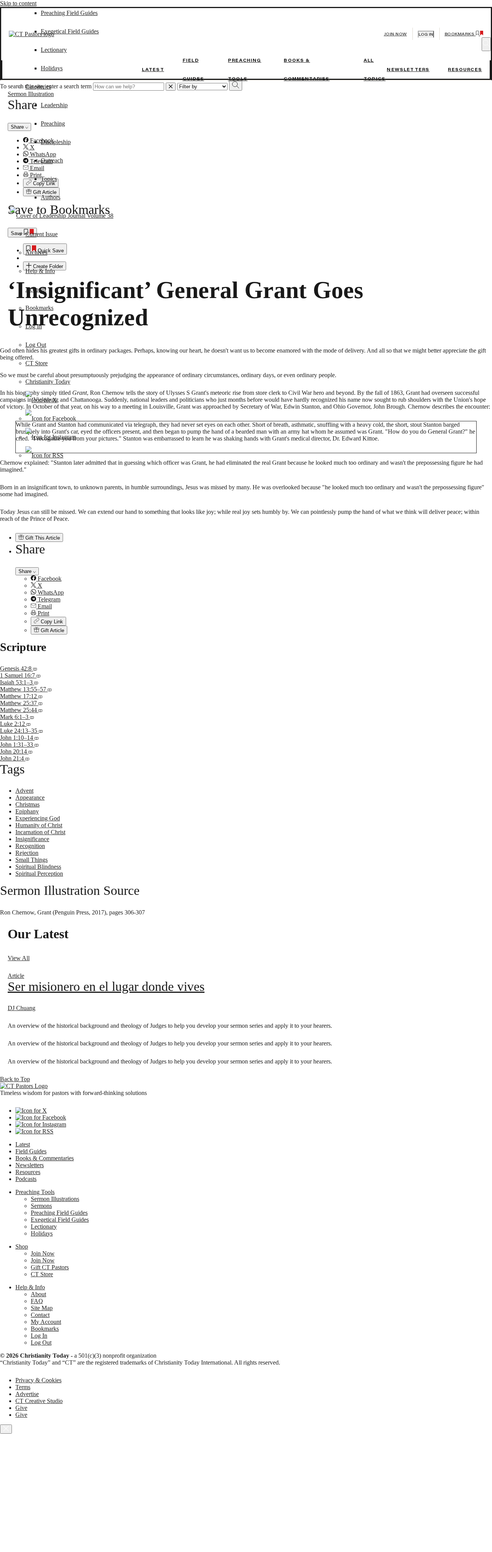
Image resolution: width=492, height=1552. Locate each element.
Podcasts (26, 1179)
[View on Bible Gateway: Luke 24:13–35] (41, 730)
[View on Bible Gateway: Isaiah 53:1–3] (36, 682)
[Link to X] (41, 400)
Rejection (26, 853)
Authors (50, 197)
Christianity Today (47, 381)
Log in (426, 34)
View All (19, 958)
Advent (24, 790)
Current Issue (41, 234)
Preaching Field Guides (59, 1212)
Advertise (27, 1394)
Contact (40, 1315)
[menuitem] (261, 578)
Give (21, 1408)
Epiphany (27, 811)
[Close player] (6, 1429)
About (38, 1294)
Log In (33, 326)
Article (16, 975)
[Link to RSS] (44, 455)
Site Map (42, 1308)
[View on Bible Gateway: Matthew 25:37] (40, 703)
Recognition (30, 846)
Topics (49, 179)
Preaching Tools (35, 1192)
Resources (465, 69)
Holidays (52, 68)
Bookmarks (39, 308)
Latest (153, 69)
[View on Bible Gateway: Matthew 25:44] (40, 710)
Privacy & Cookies (38, 1380)
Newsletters (408, 69)
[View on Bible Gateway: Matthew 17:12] (40, 696)
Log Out (35, 344)
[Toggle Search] (486, 44)
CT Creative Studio (39, 1401)
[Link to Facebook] (50, 418)
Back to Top (15, 1079)
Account (35, 289)
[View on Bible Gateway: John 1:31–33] (36, 744)
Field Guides (31, 1151)
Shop (21, 1246)
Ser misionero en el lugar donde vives (106, 986)
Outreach (52, 160)
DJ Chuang (21, 1008)
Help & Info (40, 271)
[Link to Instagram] (50, 437)
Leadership (54, 105)
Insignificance (32, 839)
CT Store (36, 363)
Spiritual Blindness (38, 866)
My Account (46, 1321)
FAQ (37, 1301)
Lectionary (44, 1226)
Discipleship (56, 142)
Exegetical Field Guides (60, 1219)
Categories (38, 86)
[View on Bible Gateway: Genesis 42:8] (35, 668)
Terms (22, 1387)
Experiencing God (37, 818)
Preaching (53, 123)
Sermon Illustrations (55, 1199)
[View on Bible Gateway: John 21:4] (27, 758)
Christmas (27, 804)
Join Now (395, 33)
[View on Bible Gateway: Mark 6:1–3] (32, 717)
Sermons (41, 1206)
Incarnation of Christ (40, 832)
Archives (36, 252)
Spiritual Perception (39, 873)
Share (25, 571)
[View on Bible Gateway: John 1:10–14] (36, 737)
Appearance (30, 797)
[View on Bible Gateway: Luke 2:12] (28, 724)
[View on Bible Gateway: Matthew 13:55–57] (50, 689)
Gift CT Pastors (50, 1267)
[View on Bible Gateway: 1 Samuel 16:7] (38, 675)
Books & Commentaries (44, 1158)
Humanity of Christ (38, 825)
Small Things (31, 859)
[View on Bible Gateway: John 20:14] (30, 751)
